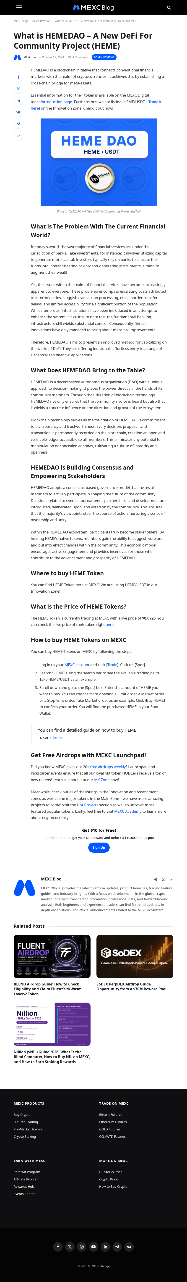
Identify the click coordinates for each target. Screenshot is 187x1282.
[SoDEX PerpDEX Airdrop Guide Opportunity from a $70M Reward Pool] (134, 956)
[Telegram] (18, 123)
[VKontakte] (18, 112)
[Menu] (19, 7)
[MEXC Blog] (93, 7)
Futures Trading (26, 1122)
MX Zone (101, 779)
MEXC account (76, 664)
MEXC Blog (21, 21)
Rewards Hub (24, 1186)
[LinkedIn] (18, 100)
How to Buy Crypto (113, 1186)
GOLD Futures (109, 1129)
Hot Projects (87, 804)
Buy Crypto (22, 1114)
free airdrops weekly (108, 766)
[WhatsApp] (18, 135)
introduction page (56, 101)
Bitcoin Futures (110, 1114)
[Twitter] (18, 88)
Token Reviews (41, 21)
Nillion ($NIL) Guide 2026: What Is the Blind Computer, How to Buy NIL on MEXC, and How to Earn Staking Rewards (52, 1057)
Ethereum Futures (113, 1122)
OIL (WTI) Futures (112, 1136)
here (110, 624)
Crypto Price (108, 1179)
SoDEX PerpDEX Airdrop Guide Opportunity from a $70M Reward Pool (131, 987)
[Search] (168, 7)
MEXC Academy (127, 811)
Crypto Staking (25, 1136)
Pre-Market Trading (28, 1129)
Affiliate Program (26, 1179)
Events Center (24, 1194)
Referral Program (27, 1172)
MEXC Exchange (99, 1266)
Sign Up (99, 847)
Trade (112, 664)
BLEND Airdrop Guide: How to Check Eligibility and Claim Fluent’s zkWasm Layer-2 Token (48, 989)
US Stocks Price (110, 1172)
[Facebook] (18, 77)
